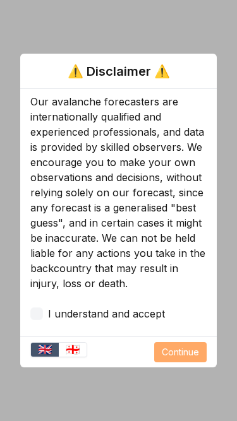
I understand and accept (106, 313)
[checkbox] (36, 313)
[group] (58, 349)
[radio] (45, 350)
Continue (180, 352)
